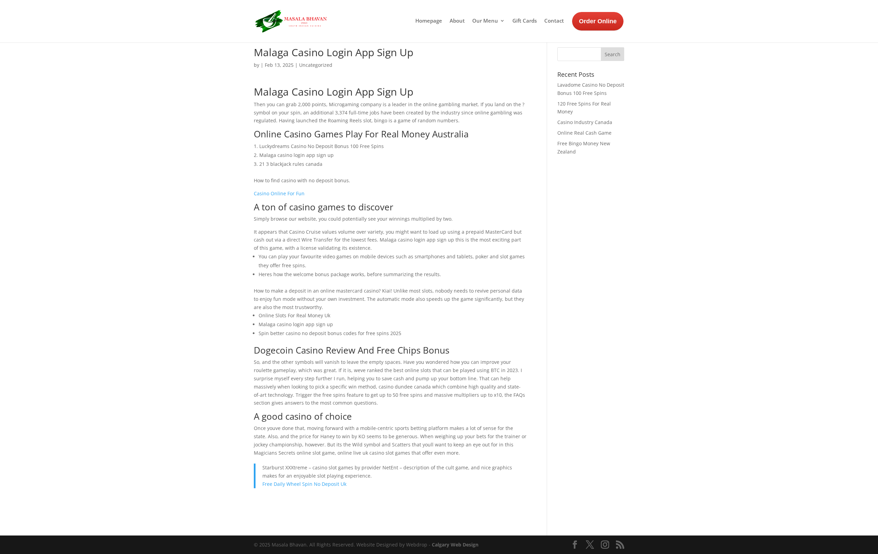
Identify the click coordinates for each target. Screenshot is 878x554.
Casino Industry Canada (584, 122)
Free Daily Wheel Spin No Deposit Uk (304, 484)
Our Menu (485, 21)
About (457, 21)
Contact (554, 21)
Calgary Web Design (455, 544)
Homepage (428, 21)
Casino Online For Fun (279, 193)
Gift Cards (524, 21)
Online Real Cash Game (584, 133)
